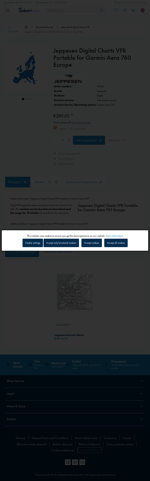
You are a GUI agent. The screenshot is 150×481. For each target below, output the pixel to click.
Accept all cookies (116, 242)
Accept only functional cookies (61, 242)
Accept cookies (91, 242)
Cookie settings (32, 242)
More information (114, 235)
